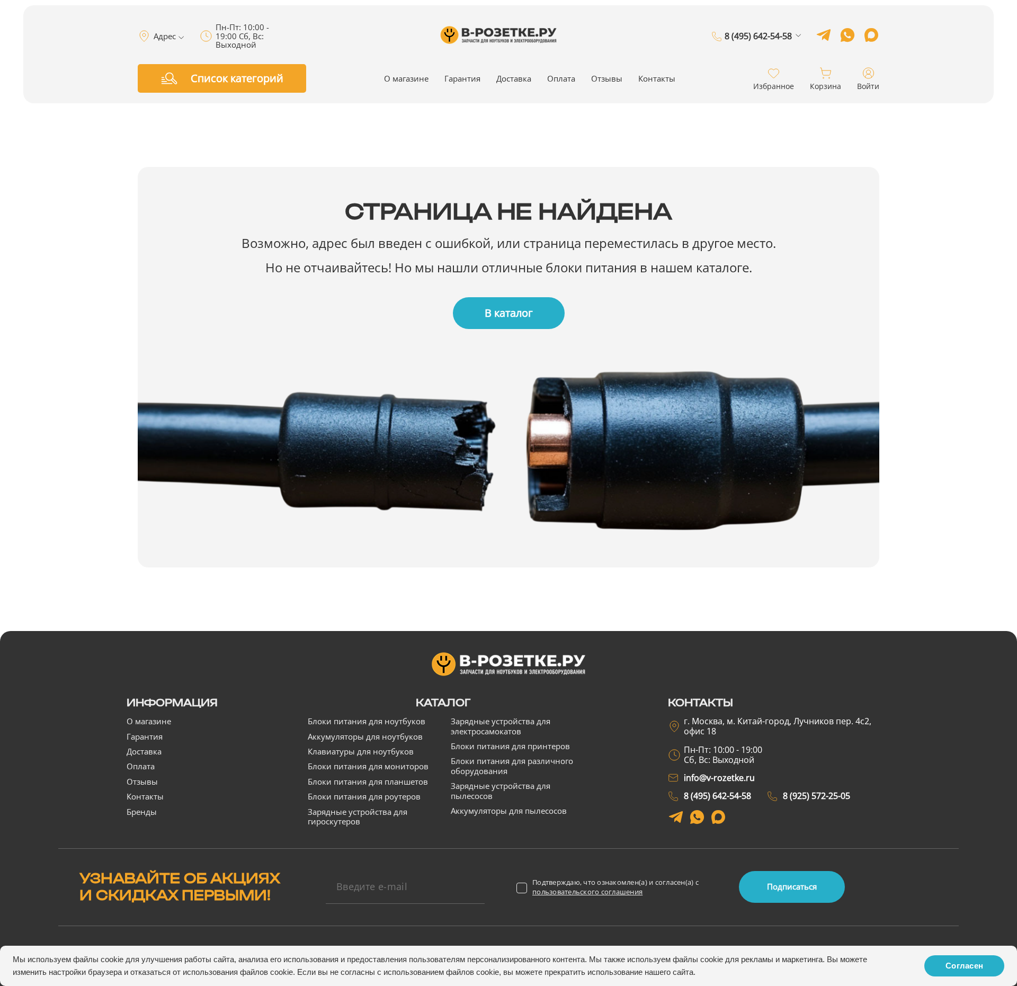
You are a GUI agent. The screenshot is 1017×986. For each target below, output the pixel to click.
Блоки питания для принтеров (510, 746)
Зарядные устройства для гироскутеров (357, 816)
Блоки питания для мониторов (368, 766)
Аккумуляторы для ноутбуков (365, 736)
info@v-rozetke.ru (719, 778)
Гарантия (462, 78)
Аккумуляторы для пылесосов (509, 810)
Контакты (656, 78)
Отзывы (606, 78)
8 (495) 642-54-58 (758, 36)
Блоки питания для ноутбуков (366, 721)
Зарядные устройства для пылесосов (500, 790)
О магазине (406, 78)
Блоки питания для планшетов (368, 781)
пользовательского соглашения (587, 891)
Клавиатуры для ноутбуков (361, 751)
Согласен (964, 965)
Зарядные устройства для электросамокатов (500, 726)
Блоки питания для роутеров (364, 796)
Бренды (142, 811)
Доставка (513, 78)
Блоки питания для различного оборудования (512, 766)
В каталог (509, 313)
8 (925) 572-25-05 (758, 51)
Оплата (561, 78)
